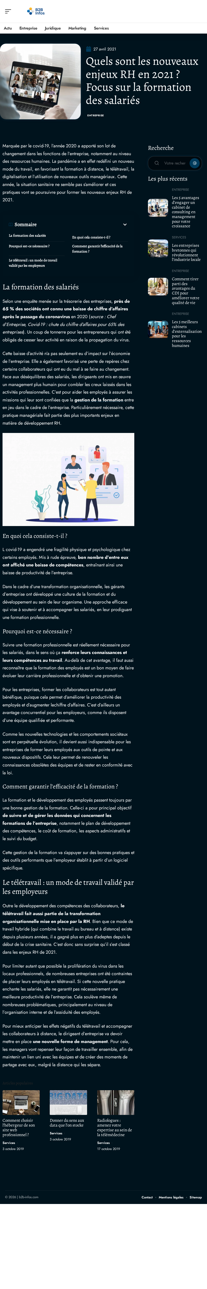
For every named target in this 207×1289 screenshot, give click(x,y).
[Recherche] (198, 11)
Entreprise (95, 115)
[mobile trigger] (9, 11)
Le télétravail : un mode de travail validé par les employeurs (33, 263)
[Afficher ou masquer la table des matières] (82, 225)
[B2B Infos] (36, 11)
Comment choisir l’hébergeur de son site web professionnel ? (19, 1127)
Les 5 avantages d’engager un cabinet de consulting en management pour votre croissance (185, 212)
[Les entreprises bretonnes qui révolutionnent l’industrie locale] (158, 248)
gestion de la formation (98, 400)
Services (9, 1142)
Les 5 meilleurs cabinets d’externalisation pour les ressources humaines (187, 333)
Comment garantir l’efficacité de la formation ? (97, 249)
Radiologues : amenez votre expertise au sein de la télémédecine (114, 1127)
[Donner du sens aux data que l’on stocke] (68, 1102)
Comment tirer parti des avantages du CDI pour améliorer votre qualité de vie (185, 291)
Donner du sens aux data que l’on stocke (67, 1122)
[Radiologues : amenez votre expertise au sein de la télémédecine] (115, 1102)
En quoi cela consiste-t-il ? (91, 237)
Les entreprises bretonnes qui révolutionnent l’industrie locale (186, 252)
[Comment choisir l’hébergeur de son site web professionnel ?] (21, 1102)
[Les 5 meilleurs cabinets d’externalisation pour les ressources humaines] (158, 329)
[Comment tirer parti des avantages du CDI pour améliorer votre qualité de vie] (158, 286)
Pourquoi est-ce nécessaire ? (29, 246)
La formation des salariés (27, 235)
